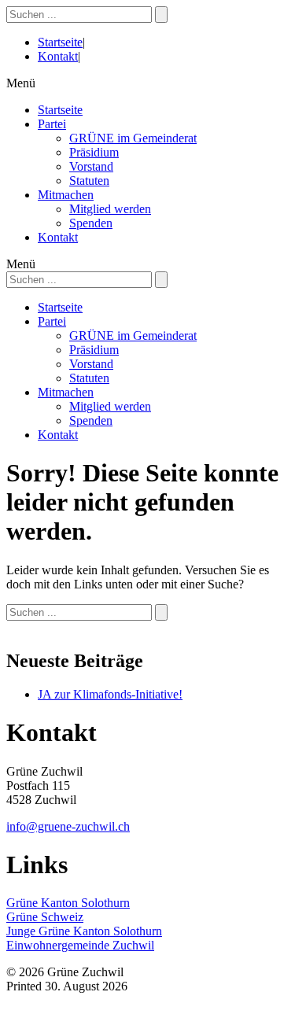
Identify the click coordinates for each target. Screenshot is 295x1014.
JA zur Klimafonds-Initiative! (110, 694)
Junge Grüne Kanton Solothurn (84, 931)
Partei (52, 124)
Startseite (60, 42)
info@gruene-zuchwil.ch (68, 826)
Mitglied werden (110, 209)
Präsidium (94, 152)
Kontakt (58, 56)
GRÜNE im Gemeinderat (133, 138)
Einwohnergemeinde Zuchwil (80, 945)
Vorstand (91, 166)
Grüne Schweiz (44, 917)
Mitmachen (66, 194)
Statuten (89, 180)
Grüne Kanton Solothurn (68, 902)
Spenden (90, 223)
